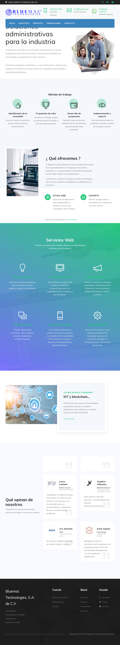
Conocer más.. (69, 419)
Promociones (54, 23)
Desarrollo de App (60, 324)
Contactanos (72, 219)
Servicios (38, 23)
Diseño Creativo (22, 277)
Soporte (55, 606)
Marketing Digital (97, 277)
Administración (58, 602)
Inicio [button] (12, 23)
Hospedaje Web (97, 324)
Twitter (105, 602)
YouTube (105, 606)
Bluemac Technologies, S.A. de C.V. (20, 597)
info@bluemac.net (81, 9)
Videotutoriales (22, 324)
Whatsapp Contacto (103, 10)
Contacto (69, 23)
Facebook (106, 597)
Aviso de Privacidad (60, 597)
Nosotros (24, 23)
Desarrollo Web (60, 277)
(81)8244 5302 (56, 9)
